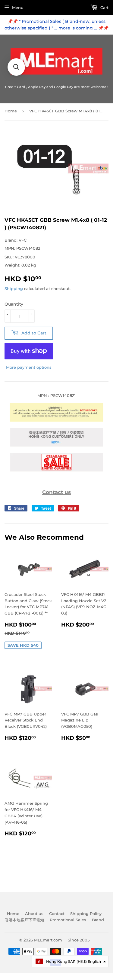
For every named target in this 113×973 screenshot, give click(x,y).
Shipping (14, 288)
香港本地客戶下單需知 (24, 919)
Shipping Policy (86, 913)
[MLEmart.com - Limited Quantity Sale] (56, 470)
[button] (70, 961)
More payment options (29, 367)
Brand (98, 919)
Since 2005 (78, 940)
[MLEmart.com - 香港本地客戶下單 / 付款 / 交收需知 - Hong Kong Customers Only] (56, 445)
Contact (56, 913)
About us (34, 913)
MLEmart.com (48, 940)
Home (11, 110)
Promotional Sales (68, 919)
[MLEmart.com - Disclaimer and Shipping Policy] (56, 420)
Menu (18, 7)
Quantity (14, 304)
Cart (103, 7)
